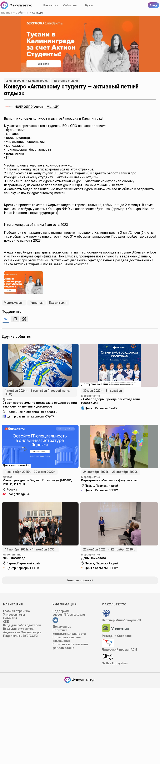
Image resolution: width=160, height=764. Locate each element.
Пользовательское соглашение (66, 639)
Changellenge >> (18, 494)
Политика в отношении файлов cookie (70, 646)
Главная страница (16, 611)
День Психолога (93, 558)
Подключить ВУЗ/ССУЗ (20, 636)
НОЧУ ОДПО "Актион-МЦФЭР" (37, 107)
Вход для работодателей (22, 625)
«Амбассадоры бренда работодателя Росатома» (110, 401)
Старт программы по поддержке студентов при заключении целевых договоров (39, 404)
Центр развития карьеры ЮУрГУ (30, 416)
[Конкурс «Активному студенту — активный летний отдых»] (6, 319)
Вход (153, 5)
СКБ (6, 622)
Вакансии (50, 5)
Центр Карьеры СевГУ (101, 408)
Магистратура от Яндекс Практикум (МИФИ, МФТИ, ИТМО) (37, 482)
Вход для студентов (18, 629)
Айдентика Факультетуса (22, 632)
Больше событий (80, 580)
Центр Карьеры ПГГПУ (101, 490)
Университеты (14, 614)
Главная (6, 12)
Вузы (89, 5)
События (70, 5)
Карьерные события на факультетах (109, 480)
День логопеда (13, 558)
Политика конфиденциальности (69, 632)
